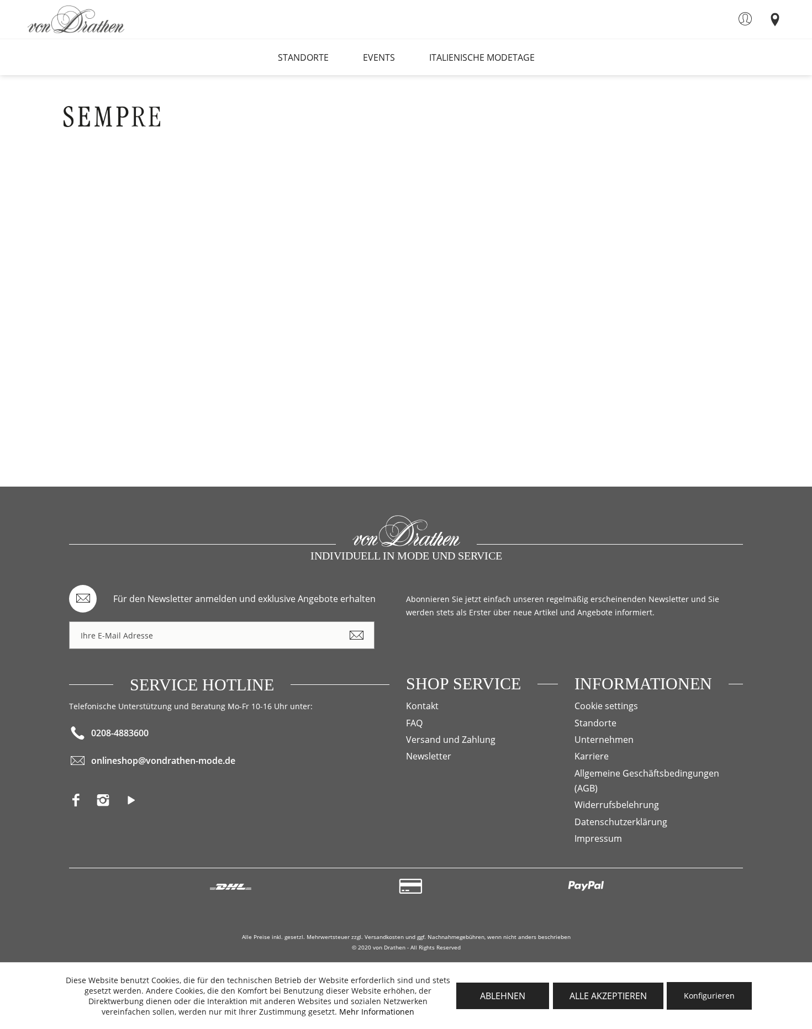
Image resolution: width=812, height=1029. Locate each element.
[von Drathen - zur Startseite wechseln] (76, 19)
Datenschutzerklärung (620, 822)
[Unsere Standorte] (774, 19)
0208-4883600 (120, 733)
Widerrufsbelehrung (616, 805)
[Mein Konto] (744, 19)
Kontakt (422, 706)
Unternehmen (604, 740)
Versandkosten (384, 937)
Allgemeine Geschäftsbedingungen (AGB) (646, 780)
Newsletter (428, 756)
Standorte (595, 723)
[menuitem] (744, 19)
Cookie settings (606, 706)
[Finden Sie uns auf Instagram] (109, 803)
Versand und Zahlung (450, 740)
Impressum (598, 838)
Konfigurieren (709, 995)
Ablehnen (502, 996)
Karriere (591, 756)
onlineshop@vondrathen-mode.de (163, 760)
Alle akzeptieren (608, 996)
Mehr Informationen (376, 1011)
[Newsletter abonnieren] (356, 635)
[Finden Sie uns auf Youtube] (135, 803)
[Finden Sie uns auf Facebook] (82, 803)
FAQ (414, 723)
